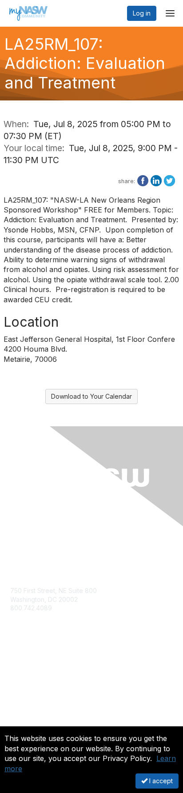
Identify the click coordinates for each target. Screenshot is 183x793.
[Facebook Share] (142, 180)
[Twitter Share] (169, 180)
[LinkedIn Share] (156, 180)
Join (16, 675)
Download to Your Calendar (91, 396)
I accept (160, 781)
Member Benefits (35, 684)
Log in (142, 13)
